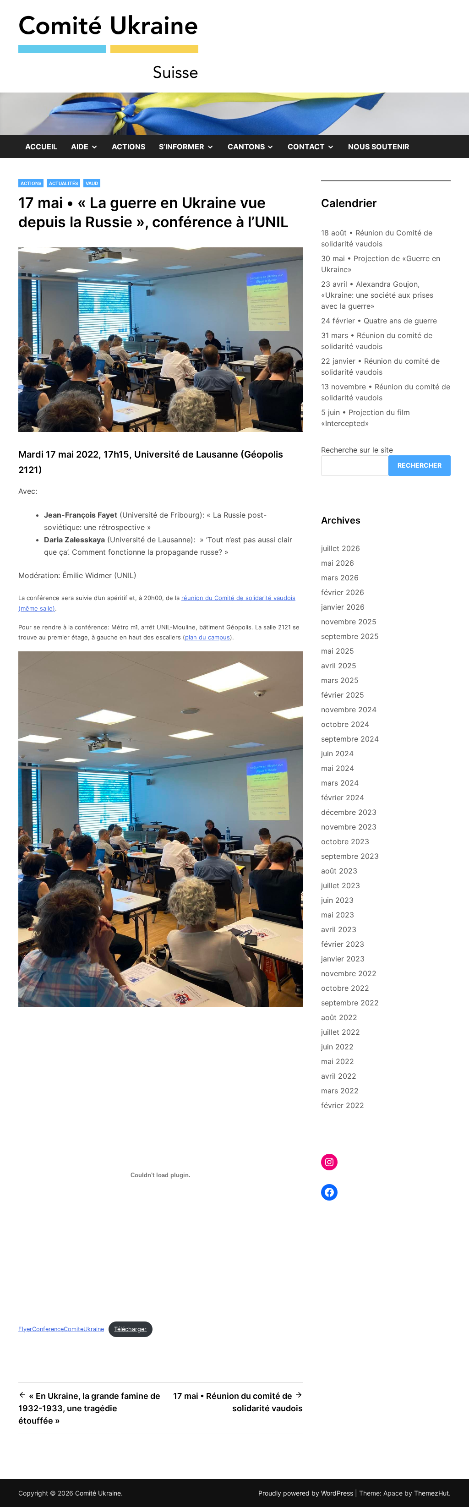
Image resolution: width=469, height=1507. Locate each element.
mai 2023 (337, 914)
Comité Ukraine (98, 1493)
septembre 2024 (350, 738)
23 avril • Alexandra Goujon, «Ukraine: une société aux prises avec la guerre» (377, 295)
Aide (88, 150)
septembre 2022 (350, 1002)
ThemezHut (431, 1493)
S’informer (190, 150)
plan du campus (207, 637)
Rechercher (420, 465)
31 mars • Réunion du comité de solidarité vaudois (376, 341)
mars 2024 (340, 782)
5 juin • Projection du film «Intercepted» (365, 418)
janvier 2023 (343, 958)
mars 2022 (340, 1090)
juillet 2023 (340, 885)
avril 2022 (338, 1076)
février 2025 (342, 694)
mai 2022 (337, 1061)
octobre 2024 (345, 724)
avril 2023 (338, 929)
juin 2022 (337, 1046)
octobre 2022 (345, 988)
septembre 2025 (350, 636)
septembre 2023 (350, 856)
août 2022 (339, 1017)
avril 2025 (338, 665)
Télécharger (130, 1329)
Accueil (41, 146)
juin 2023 (337, 900)
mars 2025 (340, 680)
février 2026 (342, 592)
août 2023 (339, 870)
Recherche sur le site (357, 449)
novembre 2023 (348, 826)
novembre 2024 (348, 709)
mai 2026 (337, 563)
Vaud (92, 183)
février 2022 (342, 1105)
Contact (314, 150)
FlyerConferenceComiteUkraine (61, 1329)
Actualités (63, 183)
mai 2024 (337, 768)
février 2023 (342, 944)
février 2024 (342, 797)
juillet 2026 (340, 548)
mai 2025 (337, 650)
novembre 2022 (348, 973)
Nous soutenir (378, 146)
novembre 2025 (348, 621)
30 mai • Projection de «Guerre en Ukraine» (380, 264)
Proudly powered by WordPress (306, 1493)
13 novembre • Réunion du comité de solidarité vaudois (385, 392)
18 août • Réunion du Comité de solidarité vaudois (376, 238)
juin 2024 (337, 753)
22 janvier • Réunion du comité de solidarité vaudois (380, 366)
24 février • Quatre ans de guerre (379, 320)
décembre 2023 (348, 812)
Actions (128, 146)
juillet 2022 (340, 1032)
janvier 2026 (343, 607)
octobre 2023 (345, 841)
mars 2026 (340, 577)
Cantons (254, 150)
